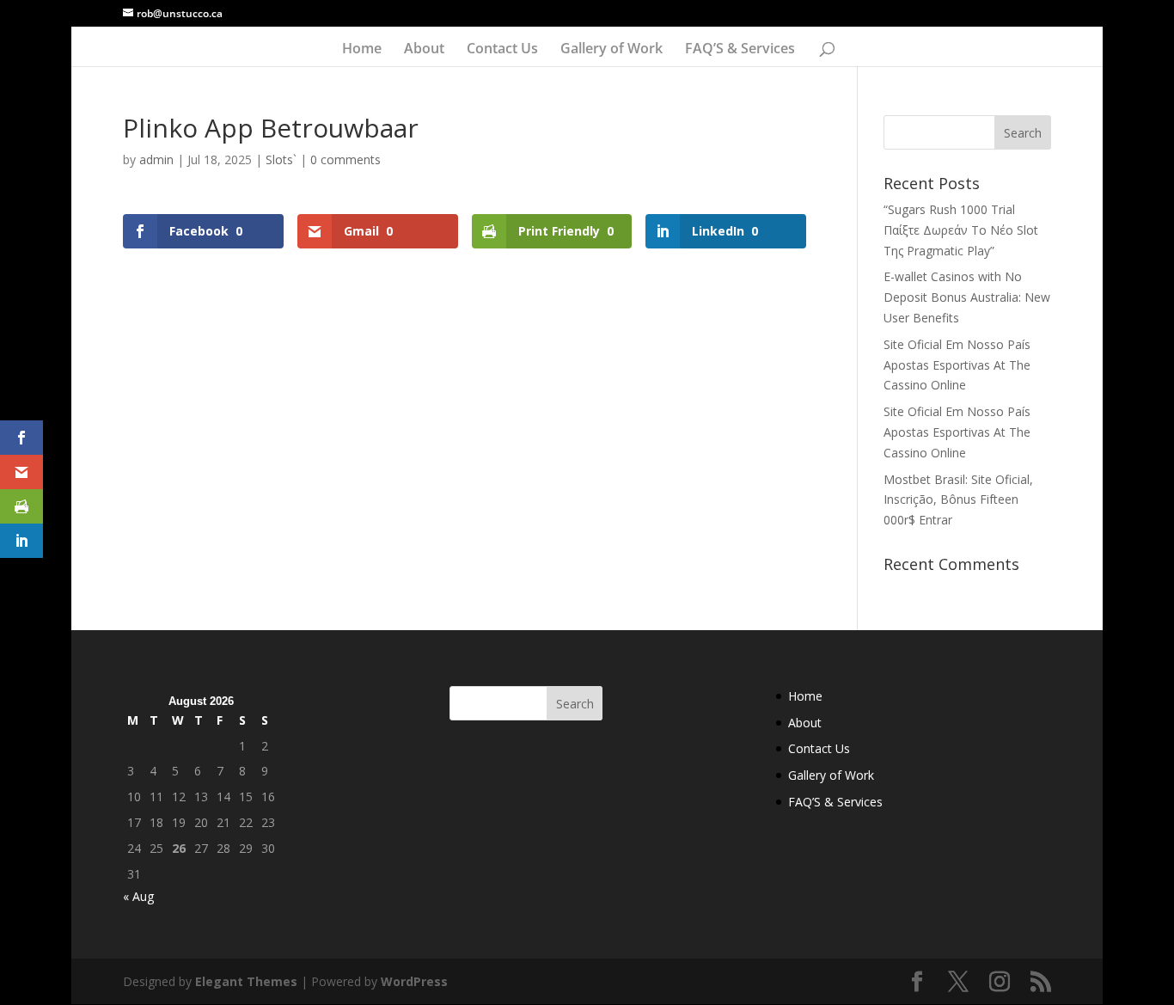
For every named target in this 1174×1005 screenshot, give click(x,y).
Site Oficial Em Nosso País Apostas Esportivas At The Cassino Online (957, 365)
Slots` (281, 159)
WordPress (414, 981)
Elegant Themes (246, 981)
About (424, 50)
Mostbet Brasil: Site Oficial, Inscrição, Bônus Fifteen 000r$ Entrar (958, 500)
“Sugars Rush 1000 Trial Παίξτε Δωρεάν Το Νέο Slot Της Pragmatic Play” (961, 230)
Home (362, 50)
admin (156, 159)
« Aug (138, 896)
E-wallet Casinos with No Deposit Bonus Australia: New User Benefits (967, 297)
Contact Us (502, 50)
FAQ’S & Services (740, 50)
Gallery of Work (611, 50)
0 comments (345, 159)
